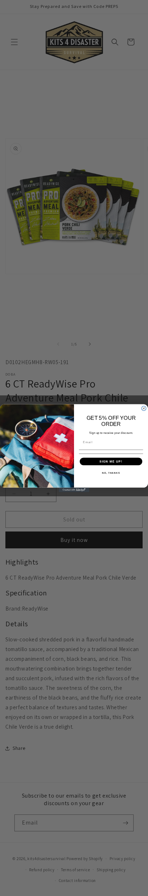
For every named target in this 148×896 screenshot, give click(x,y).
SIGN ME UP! (111, 461)
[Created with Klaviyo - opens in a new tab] (74, 489)
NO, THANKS (111, 472)
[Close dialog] (144, 408)
